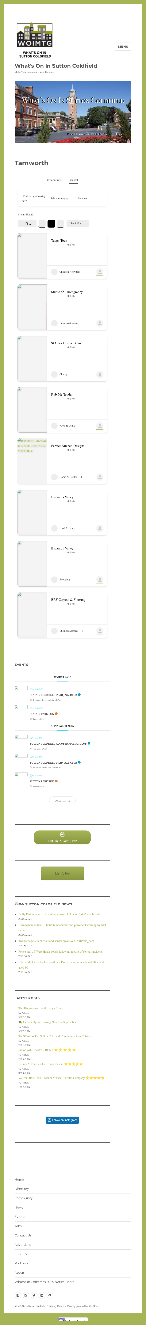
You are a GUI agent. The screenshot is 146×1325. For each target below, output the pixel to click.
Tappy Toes (59, 240)
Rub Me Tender (62, 394)
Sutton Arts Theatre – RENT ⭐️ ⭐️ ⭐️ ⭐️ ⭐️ (47, 1050)
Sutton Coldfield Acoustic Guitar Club (58, 743)
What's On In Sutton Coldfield (56, 66)
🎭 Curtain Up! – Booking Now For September (47, 1022)
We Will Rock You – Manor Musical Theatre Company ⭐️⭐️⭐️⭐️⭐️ (61, 1078)
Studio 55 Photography (67, 291)
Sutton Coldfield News (48, 904)
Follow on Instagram (64, 1119)
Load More (62, 800)
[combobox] (59, 198)
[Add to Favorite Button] (102, 239)
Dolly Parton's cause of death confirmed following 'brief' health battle (59, 914)
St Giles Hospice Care (66, 343)
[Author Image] (99, 271)
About (19, 1272)
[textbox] (59, 198)
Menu (123, 46)
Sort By (75, 223)
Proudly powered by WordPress (83, 1306)
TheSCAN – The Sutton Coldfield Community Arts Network (55, 1036)
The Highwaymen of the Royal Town (40, 1008)
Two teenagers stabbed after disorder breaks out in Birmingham (56, 941)
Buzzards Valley (62, 497)
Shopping (65, 579)
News (19, 1207)
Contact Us (23, 1235)
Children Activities (70, 271)
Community (54, 180)
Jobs (18, 1226)
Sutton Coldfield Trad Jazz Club (53, 695)
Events (20, 1217)
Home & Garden (68, 477)
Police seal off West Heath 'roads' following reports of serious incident (60, 951)
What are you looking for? (34, 198)
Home (19, 1179)
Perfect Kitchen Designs (67, 445)
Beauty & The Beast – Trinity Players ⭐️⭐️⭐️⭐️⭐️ (50, 1064)
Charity (63, 374)
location (82, 198)
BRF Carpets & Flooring (68, 599)
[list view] (51, 223)
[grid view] (42, 223)
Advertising (23, 1245)
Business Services (69, 323)
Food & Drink (67, 425)
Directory (22, 1189)
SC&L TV (21, 1254)
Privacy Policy (56, 1306)
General (73, 180)
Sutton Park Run (42, 714)
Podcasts (21, 1263)
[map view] (60, 223)
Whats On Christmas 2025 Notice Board (45, 1282)
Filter (29, 223)
